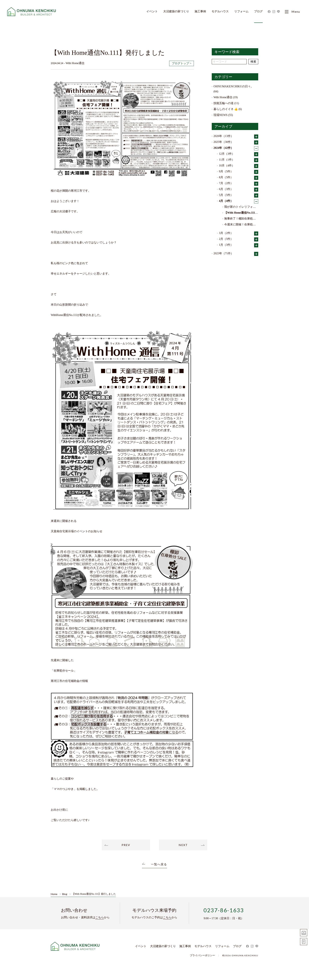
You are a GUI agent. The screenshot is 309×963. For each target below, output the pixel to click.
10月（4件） (227, 165)
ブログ (258, 11)
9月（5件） (226, 171)
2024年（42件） (224, 147)
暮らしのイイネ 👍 (226, 109)
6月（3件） (226, 189)
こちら (99, 917)
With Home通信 (223, 97)
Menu (295, 11)
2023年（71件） (224, 253)
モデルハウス (220, 11)
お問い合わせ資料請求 (303, 941)
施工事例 (200, 11)
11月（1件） (227, 159)
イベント (152, 11)
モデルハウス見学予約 (303, 932)
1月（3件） (226, 244)
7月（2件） (226, 183)
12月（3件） (227, 153)
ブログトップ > (181, 63)
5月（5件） (226, 194)
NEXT (183, 845)
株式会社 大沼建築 (75, 946)
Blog (64, 894)
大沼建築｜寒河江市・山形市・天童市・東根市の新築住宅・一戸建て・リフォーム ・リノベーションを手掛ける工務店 (31, 11)
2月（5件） (226, 238)
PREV (126, 845)
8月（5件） (226, 177)
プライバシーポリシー (202, 955)
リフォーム (241, 11)
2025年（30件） (224, 141)
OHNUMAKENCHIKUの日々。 (234, 86)
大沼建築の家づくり (176, 11)
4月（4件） (226, 200)
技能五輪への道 (224, 103)
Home (54, 894)
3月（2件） (226, 232)
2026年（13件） (224, 136)
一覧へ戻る (159, 864)
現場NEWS (220, 114)
